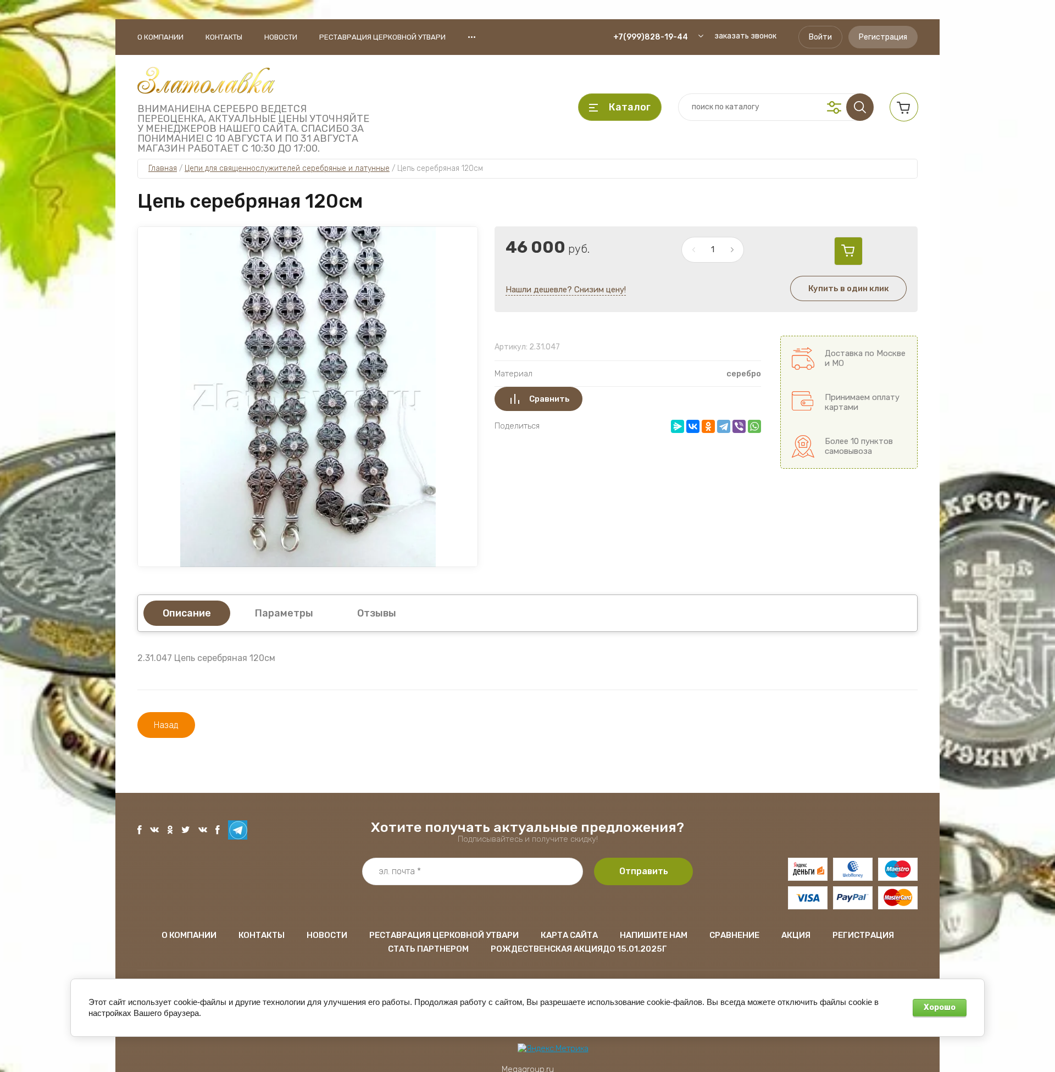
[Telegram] (723, 426)
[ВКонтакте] (692, 426)
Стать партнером (428, 949)
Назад (166, 725)
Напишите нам (653, 935)
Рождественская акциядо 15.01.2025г (579, 949)
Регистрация (883, 37)
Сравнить (549, 399)
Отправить (643, 871)
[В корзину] (848, 251)
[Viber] (739, 426)
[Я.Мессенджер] (677, 426)
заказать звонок (745, 36)
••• (472, 37)
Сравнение (734, 935)
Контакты (224, 37)
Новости (280, 37)
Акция (795, 935)
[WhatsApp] (754, 426)
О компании (160, 37)
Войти (820, 37)
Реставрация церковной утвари (382, 37)
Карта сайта (569, 935)
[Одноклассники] (708, 426)
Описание (187, 613)
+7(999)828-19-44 (650, 37)
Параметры (284, 613)
